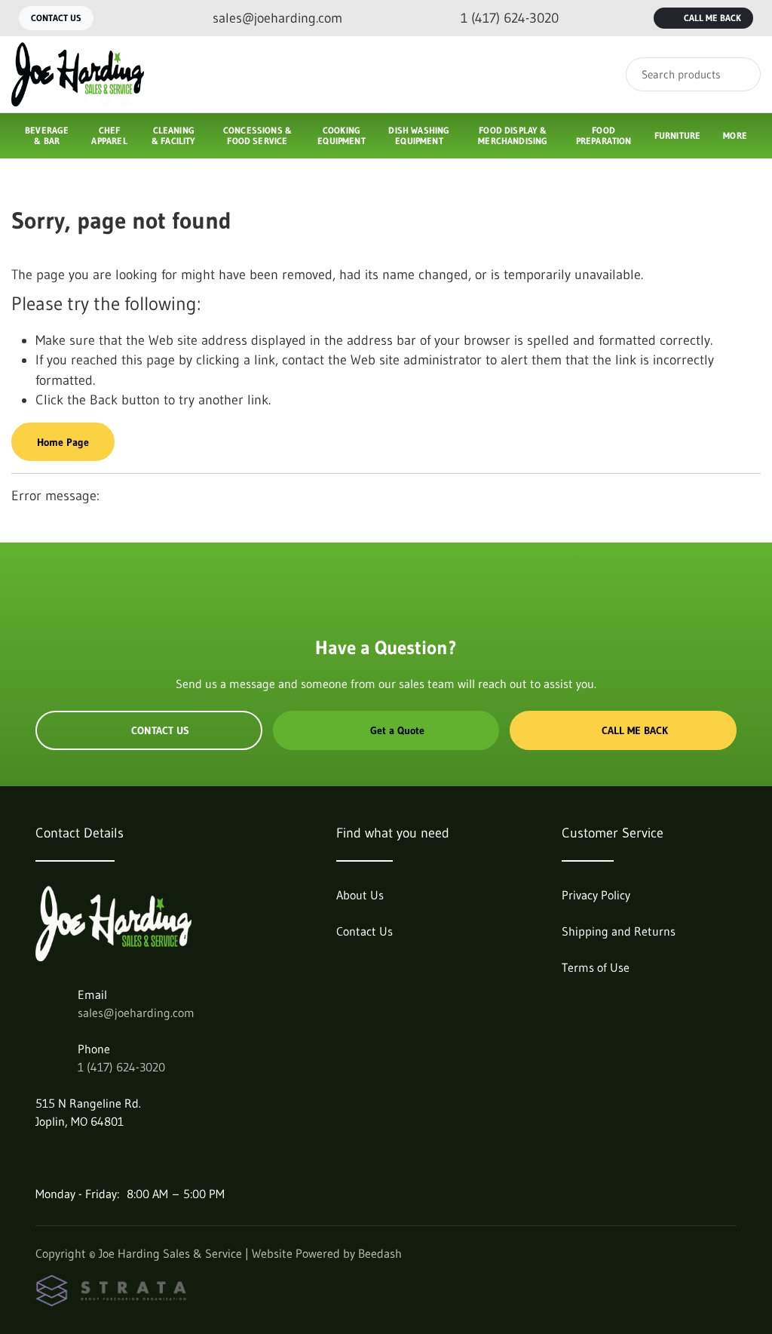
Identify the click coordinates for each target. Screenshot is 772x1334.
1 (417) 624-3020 (121, 1066)
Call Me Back (712, 17)
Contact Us (56, 17)
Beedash (380, 1253)
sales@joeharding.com (136, 1012)
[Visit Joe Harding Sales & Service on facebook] (42, 1157)
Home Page (63, 442)
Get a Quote (397, 730)
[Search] (739, 74)
